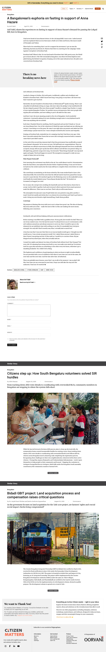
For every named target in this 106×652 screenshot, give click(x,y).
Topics (71, 8)
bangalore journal (19, 270)
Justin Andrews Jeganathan (37, 501)
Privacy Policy (70, 636)
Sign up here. (56, 627)
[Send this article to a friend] (102, 38)
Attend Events (53, 637)
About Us (36, 636)
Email (9, 326)
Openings (36, 640)
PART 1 (66, 3)
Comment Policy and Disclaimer (71, 641)
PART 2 (76, 3)
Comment (10, 303)
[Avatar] (12, 284)
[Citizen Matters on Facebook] (10, 646)
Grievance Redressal (71, 643)
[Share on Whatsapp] (102, 44)
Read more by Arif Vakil (27, 282)
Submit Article (89, 8)
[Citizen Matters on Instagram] (5, 646)
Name (9, 319)
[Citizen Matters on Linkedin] (14, 646)
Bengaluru (10, 14)
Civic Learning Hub (55, 639)
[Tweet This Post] (102, 41)
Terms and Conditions (71, 637)
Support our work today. (24, 615)
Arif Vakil (12, 26)
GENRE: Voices (49, 270)
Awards (36, 639)
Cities (64, 8)
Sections (79, 8)
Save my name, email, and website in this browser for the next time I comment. (27, 339)
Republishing (69, 639)
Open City (52, 640)
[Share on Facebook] (101, 47)
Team (35, 637)
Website (9, 332)
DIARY (42, 270)
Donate (98, 8)
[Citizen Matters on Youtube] (18, 646)
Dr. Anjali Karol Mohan (17, 501)
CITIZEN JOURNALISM (32, 270)
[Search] (103, 9)
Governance (45, 26)
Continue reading (53, 473)
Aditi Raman (13, 381)
